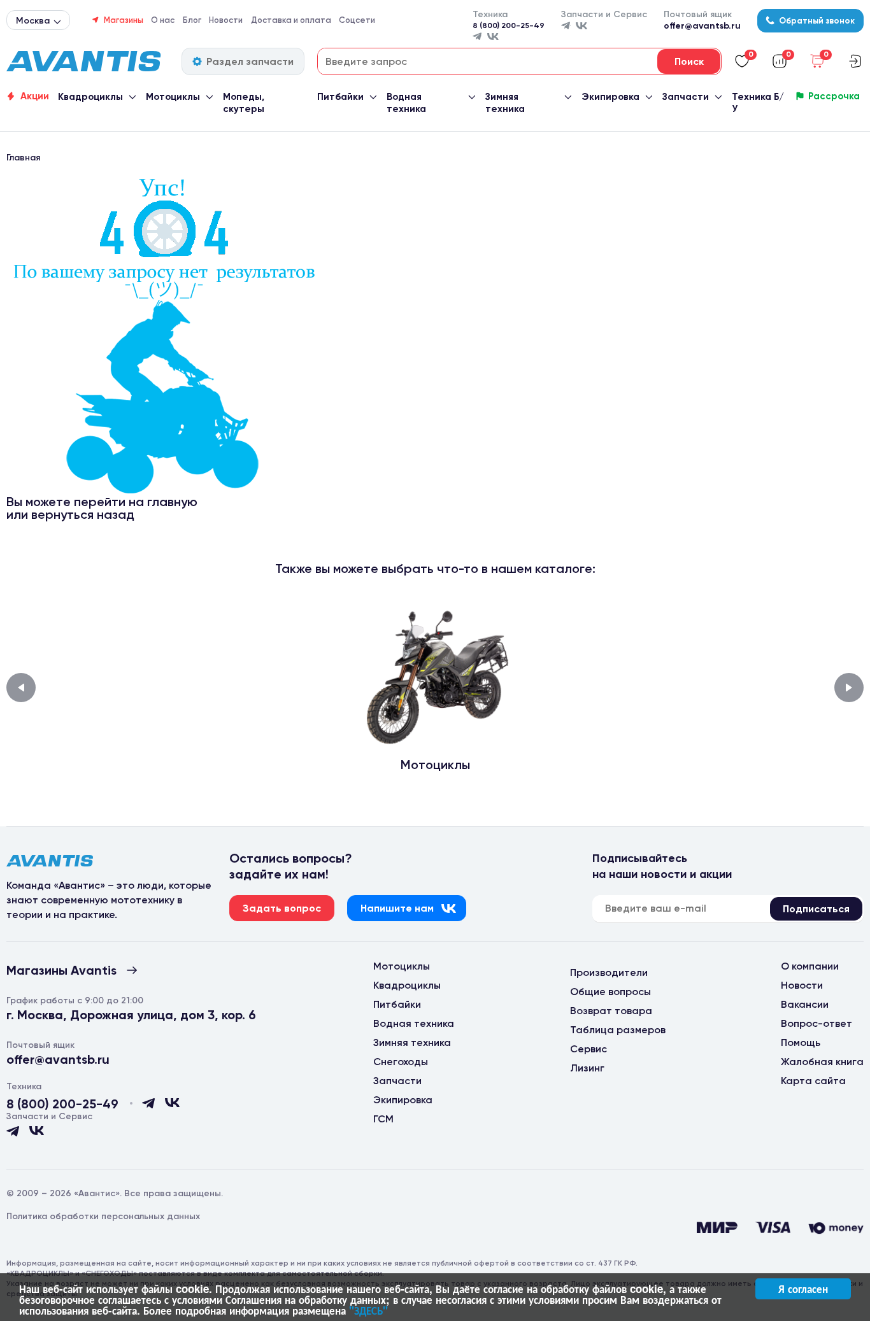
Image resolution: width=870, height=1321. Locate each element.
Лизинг (587, 1068)
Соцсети (357, 20)
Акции (34, 96)
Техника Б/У (758, 103)
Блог (192, 20)
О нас (163, 20)
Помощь (800, 1042)
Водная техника (406, 103)
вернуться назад (82, 514)
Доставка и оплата (291, 20)
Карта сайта (813, 1081)
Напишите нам (397, 908)
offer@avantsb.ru (702, 25)
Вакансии (805, 1004)
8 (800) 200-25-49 (509, 25)
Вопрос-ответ (816, 1023)
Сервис (588, 1049)
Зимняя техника (505, 103)
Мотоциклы (173, 96)
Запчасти (685, 96)
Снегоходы (400, 1062)
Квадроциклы (90, 96)
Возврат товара (611, 1011)
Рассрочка (834, 96)
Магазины (123, 20)
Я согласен (803, 1288)
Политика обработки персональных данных (103, 1216)
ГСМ (383, 1119)
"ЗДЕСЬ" (368, 1310)
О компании (810, 966)
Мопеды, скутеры (243, 103)
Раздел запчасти (250, 61)
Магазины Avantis (61, 970)
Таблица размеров (618, 1030)
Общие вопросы (610, 991)
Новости (226, 20)
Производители (609, 972)
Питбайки (340, 96)
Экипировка (610, 96)
